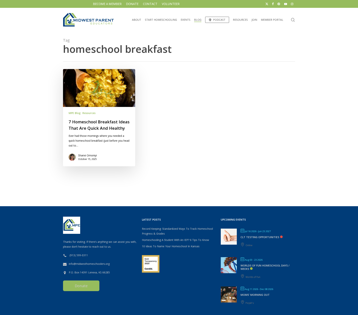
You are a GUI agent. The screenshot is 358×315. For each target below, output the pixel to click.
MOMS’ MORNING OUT (255, 295)
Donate (81, 285)
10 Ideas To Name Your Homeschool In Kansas (171, 246)
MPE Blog (75, 113)
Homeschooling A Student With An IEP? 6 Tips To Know (175, 240)
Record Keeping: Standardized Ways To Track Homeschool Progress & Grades (177, 231)
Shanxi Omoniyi (87, 155)
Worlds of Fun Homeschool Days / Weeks (265, 267)
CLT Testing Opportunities (260, 237)
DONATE (132, 4)
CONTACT (150, 4)
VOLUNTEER (171, 4)
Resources (88, 113)
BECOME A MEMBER (107, 4)
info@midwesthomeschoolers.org (89, 264)
